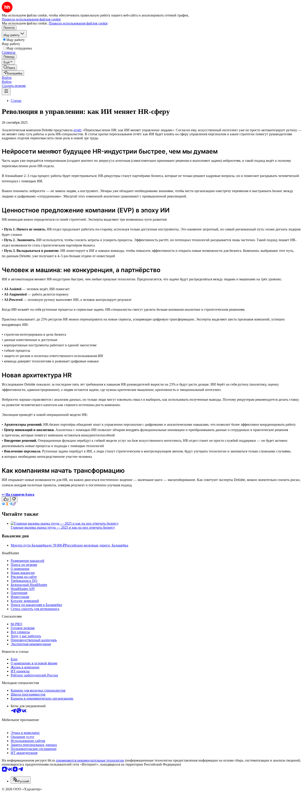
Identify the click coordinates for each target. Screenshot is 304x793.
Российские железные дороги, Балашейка (96, 545)
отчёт (77, 130)
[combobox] (21, 780)
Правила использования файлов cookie (78, 23)
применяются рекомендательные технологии (90, 760)
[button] (7, 78)
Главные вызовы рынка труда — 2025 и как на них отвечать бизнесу (63, 527)
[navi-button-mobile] (6, 91)
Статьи (16, 101)
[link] (9, 67)
